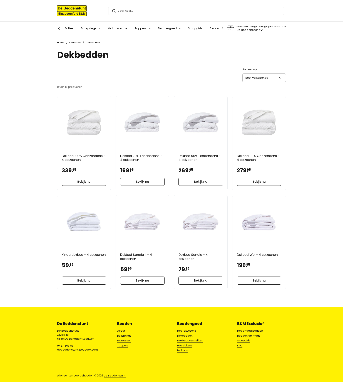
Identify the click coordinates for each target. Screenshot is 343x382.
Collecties (75, 42)
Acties (121, 330)
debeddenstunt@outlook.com (77, 349)
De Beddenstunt (115, 375)
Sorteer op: (249, 69)
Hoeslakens (184, 345)
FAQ (239, 345)
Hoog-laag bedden (250, 330)
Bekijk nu (84, 181)
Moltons (182, 350)
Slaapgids (243, 340)
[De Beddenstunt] (72, 10)
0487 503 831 (65, 346)
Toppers (122, 345)
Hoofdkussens (186, 330)
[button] (256, 28)
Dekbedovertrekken (190, 340)
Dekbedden (185, 335)
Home (60, 42)
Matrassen (124, 340)
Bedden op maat (248, 335)
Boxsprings (124, 335)
